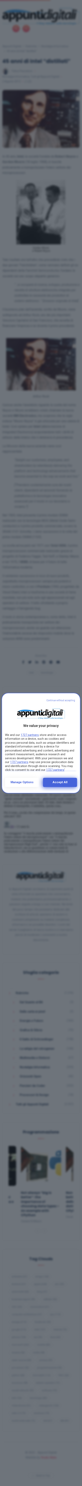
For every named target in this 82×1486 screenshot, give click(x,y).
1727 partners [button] (30, 735)
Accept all (60, 782)
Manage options (22, 782)
